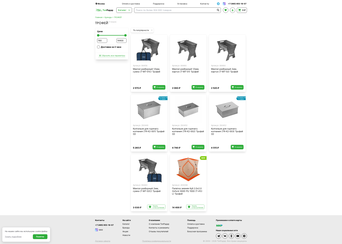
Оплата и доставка (131, 4)
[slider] (98, 35)
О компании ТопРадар (159, 224)
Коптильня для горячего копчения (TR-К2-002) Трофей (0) (188, 131)
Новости (126, 235)
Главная (98, 17)
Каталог (126, 224)
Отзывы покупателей (158, 231)
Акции (125, 231)
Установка (182, 4)
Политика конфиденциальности (156, 241)
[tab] (147, 61)
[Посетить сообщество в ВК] (225, 236)
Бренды (108, 17)
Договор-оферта (102, 241)
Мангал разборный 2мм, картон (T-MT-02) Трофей (224, 70)
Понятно (40, 236)
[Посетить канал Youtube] (237, 236)
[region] (149, 50)
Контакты (204, 4)
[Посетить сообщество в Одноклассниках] (231, 236)
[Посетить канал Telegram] (218, 236)
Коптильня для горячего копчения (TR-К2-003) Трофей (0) (227, 131)
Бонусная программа (197, 231)
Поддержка (158, 4)
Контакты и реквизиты (159, 228)
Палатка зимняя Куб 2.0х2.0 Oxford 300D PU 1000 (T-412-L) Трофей (187, 191)
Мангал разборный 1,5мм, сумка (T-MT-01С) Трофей (146, 70)
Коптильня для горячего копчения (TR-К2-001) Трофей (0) (148, 131)
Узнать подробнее (13, 236)
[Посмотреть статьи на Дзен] (244, 236)
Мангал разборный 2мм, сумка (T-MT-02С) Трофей (147, 189)
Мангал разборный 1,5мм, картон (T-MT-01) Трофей (185, 70)
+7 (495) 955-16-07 (104, 225)
